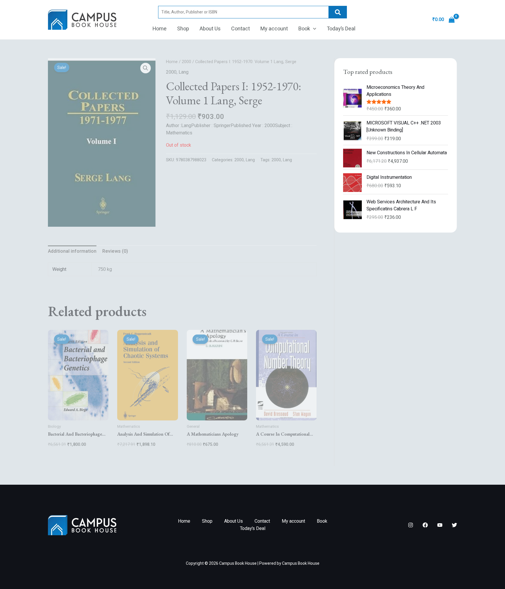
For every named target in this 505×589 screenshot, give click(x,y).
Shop (183, 29)
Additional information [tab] (72, 251)
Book (304, 29)
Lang (183, 72)
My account (274, 29)
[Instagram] (410, 525)
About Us (210, 29)
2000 (186, 62)
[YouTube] (439, 525)
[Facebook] (425, 525)
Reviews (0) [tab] (115, 251)
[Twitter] (454, 525)
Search (338, 12)
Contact (240, 29)
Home (160, 29)
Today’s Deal (341, 29)
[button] (313, 28)
